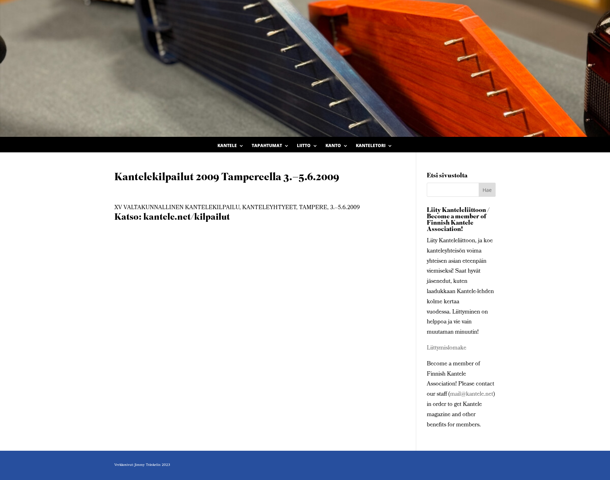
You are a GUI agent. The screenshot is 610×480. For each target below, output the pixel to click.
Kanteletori (370, 145)
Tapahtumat (267, 145)
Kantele (227, 145)
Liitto (304, 145)
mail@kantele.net (471, 394)
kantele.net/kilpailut (186, 218)
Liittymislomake (446, 348)
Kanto (333, 145)
